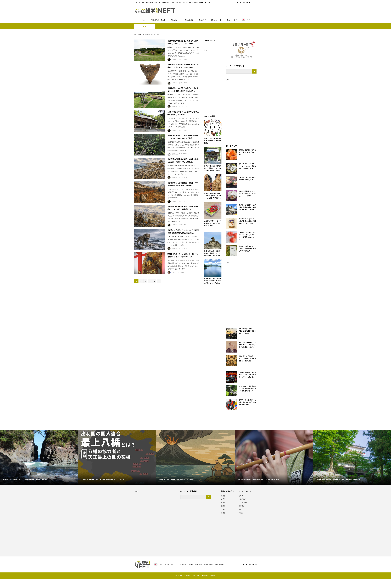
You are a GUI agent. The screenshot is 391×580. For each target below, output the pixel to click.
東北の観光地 (189, 20)
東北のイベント (216, 20)
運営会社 (183, 564)
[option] (39, 457)
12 (154, 281)
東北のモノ (202, 20)
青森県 (223, 496)
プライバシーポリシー (195, 564)
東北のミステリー (232, 20)
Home (143, 20)
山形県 (223, 509)
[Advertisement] (241, 109)
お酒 (240, 509)
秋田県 (223, 502)
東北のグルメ (175, 20)
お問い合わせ (219, 564)
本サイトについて (172, 564)
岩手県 (223, 499)
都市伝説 (241, 506)
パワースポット (244, 502)
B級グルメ (242, 513)
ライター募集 (208, 564)
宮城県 (223, 506)
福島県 (223, 513)
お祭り (241, 496)
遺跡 (144, 27)
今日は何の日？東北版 (158, 20)
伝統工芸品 (242, 499)
